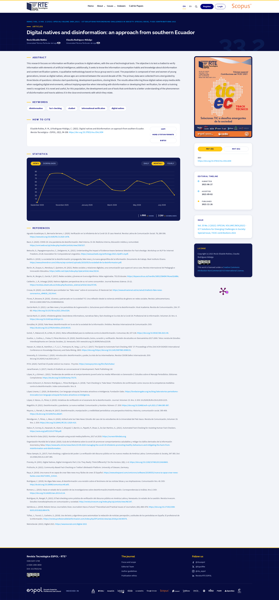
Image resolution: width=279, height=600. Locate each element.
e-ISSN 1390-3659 (34, 565)
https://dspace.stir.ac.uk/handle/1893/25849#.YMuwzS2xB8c (152, 276)
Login (220, 6)
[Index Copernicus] (239, 591)
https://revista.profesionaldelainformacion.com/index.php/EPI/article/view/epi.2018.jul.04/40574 (85, 518)
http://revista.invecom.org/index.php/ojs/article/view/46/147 (105, 501)
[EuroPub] (93, 591)
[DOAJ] (101, 591)
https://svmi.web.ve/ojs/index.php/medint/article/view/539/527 (57, 245)
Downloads (49, 163)
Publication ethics (129, 575)
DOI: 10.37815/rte (34, 568)
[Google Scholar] (152, 591)
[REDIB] (130, 590)
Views (36, 163)
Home (91, 6)
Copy (163, 129)
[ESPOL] (44, 591)
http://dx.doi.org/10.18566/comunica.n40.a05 (49, 484)
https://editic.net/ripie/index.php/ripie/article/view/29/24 (74, 271)
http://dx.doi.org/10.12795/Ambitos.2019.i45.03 (50, 327)
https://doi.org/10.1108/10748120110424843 (149, 462)
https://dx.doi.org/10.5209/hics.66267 (46, 414)
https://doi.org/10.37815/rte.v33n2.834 (86, 132)
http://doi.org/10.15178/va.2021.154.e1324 (51, 310)
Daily (146, 163)
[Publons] (186, 591)
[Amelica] (110, 590)
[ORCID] (196, 591)
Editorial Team (127, 566)
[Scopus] (241, 6)
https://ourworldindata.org (114, 436)
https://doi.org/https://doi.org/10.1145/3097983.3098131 (106, 350)
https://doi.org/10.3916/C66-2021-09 (152, 333)
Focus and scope (128, 562)
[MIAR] (219, 590)
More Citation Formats (163, 134)
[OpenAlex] (229, 591)
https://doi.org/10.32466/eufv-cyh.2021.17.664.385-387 (145, 405)
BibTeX (163, 140)
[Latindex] (121, 591)
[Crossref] (175, 591)
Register (207, 6)
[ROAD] (211, 590)
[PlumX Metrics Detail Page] (223, 291)
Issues (110, 6)
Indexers (121, 6)
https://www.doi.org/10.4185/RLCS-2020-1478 (49, 236)
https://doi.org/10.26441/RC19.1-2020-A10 (58, 422)
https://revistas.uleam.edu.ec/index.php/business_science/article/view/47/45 (63, 285)
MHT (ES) (236, 149)
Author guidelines (129, 571)
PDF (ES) (210, 149)
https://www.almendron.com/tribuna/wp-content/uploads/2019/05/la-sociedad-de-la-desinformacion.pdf (75, 262)
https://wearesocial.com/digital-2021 (71, 524)
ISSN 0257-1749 (33, 561)
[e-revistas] (139, 591)
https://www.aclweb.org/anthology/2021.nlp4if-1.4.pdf (104, 254)
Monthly (158, 163)
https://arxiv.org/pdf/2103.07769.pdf (45, 431)
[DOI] (204, 591)
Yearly (170, 163)
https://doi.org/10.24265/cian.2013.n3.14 (47, 493)
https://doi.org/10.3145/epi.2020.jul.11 (46, 319)
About (100, 6)
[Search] (196, 6)
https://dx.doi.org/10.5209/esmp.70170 (59, 377)
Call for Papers (136, 6)
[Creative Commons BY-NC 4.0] (33, 575)
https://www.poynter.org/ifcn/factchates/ (97, 364)
